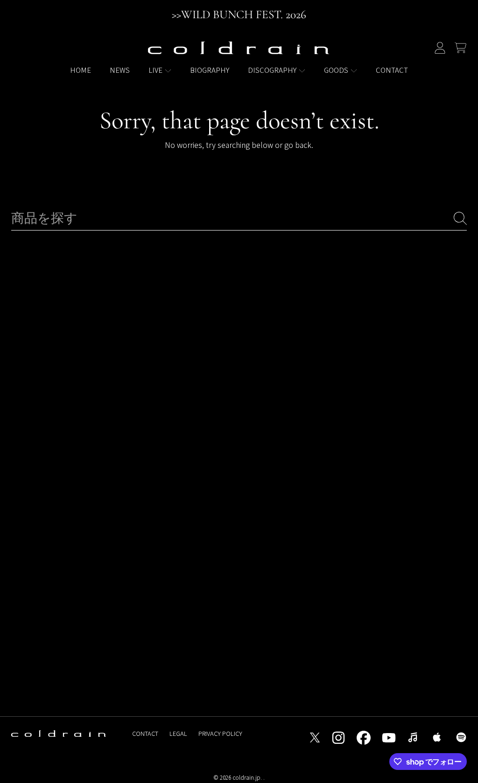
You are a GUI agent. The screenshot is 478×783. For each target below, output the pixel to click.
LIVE (156, 70)
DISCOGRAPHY (273, 70)
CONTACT (145, 733)
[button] (460, 48)
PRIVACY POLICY (220, 733)
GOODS (337, 70)
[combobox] (239, 218)
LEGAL (178, 733)
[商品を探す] (460, 218)
